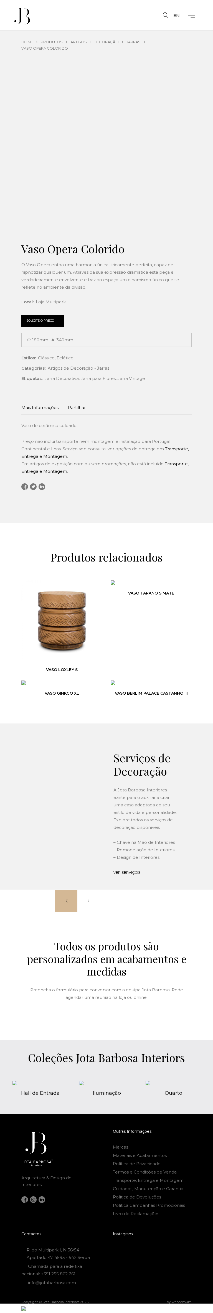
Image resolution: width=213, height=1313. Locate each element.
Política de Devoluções (137, 1197)
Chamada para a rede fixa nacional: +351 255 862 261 (51, 1270)
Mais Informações (40, 407)
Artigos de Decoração (94, 42)
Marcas (120, 1147)
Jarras (133, 42)
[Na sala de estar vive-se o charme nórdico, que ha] (152, 1258)
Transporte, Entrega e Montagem (148, 1180)
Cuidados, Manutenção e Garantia (148, 1188)
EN (176, 15)
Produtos (52, 42)
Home (27, 42)
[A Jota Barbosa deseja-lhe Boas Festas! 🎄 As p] (124, 1258)
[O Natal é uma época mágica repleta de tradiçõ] (124, 1249)
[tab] (40, 408)
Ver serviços (127, 872)
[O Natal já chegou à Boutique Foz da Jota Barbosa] (152, 1249)
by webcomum (179, 1302)
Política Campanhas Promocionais (149, 1205)
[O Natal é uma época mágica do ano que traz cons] (180, 1249)
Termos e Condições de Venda (145, 1172)
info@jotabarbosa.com (52, 1282)
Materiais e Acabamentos (140, 1155)
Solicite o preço (40, 320)
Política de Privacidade (137, 1163)
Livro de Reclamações (136, 1213)
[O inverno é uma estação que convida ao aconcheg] (180, 1258)
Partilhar (77, 407)
